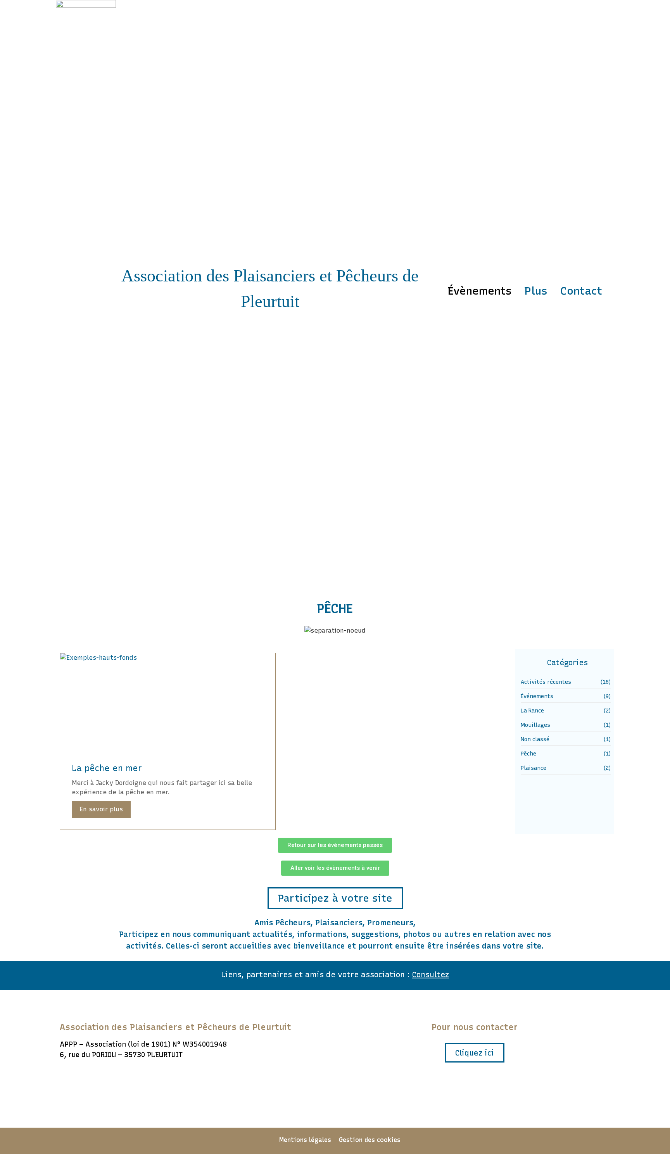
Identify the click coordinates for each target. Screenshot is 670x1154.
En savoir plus (101, 809)
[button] (335, 845)
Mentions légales (305, 1140)
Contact (581, 290)
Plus (536, 290)
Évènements (479, 290)
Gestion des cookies (370, 1140)
